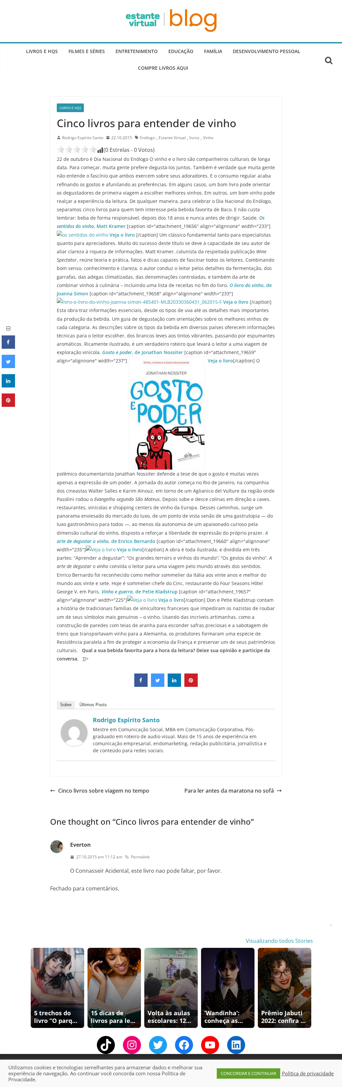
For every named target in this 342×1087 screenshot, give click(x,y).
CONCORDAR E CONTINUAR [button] (248, 1073)
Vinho (208, 138)
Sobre (65, 704)
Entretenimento (137, 51)
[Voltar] (34, 988)
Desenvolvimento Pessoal (266, 51)
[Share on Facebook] (141, 685)
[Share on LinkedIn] (8, 385)
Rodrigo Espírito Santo (82, 138)
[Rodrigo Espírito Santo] (74, 724)
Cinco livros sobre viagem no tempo (103, 790)
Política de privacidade (308, 1073)
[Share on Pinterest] (191, 685)
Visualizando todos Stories (279, 940)
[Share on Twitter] (157, 685)
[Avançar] (307, 988)
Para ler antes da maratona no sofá (229, 790)
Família (213, 51)
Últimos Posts (93, 704)
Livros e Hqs (42, 51)
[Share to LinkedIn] (174, 685)
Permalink (140, 857)
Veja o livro (123, 235)
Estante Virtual (172, 138)
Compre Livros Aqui (163, 68)
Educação (180, 51)
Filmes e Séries (86, 51)
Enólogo (147, 138)
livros (194, 138)
